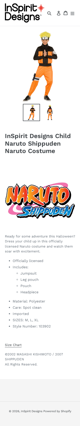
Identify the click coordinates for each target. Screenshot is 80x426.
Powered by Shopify (57, 411)
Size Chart (13, 345)
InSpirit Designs (32, 411)
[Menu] (72, 13)
